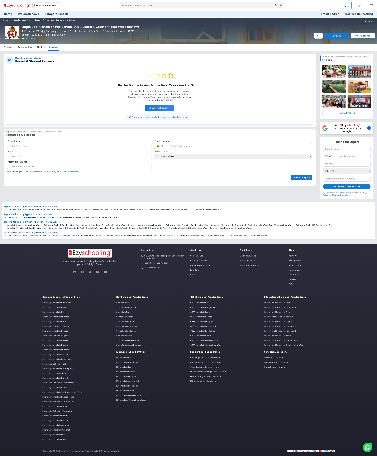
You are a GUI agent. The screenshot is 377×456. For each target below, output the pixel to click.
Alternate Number (17, 161)
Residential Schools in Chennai (56, 326)
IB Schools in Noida (125, 390)
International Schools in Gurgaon (279, 321)
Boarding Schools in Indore (54, 387)
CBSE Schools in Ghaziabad (203, 326)
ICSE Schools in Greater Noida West (57, 209)
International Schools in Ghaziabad (280, 326)
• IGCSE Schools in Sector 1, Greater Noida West (246, 236)
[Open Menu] (371, 5)
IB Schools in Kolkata (125, 371)
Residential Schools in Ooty (54, 364)
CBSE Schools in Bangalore (202, 307)
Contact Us (294, 274)
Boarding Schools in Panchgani (56, 359)
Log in (359, 5)
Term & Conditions (69, 172)
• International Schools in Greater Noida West (25, 217)
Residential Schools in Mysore (55, 335)
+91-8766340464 (152, 267)
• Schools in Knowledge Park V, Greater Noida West (102, 225)
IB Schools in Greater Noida (128, 395)
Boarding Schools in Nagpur (55, 415)
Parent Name (15, 141)
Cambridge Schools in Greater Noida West (167, 209)
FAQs (291, 284)
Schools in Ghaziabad (126, 326)
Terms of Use (294, 270)
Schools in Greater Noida (127, 340)
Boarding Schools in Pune (54, 321)
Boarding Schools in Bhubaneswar (58, 397)
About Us (293, 256)
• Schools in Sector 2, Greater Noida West (61, 225)
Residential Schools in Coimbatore (58, 382)
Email (10, 151)
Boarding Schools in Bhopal (55, 420)
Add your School (247, 260)
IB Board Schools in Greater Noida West (128, 209)
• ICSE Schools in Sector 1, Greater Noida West (68, 236)
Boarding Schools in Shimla (55, 354)
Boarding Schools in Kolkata (55, 331)
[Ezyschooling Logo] (16, 5)
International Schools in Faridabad (280, 331)
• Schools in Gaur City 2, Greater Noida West (187, 228)
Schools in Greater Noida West (130, 345)
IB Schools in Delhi (124, 357)
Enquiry (337, 35)
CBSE (26, 35)
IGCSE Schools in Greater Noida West (205, 209)
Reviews (53, 47)
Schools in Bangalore (126, 307)
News (192, 274)
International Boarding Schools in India (208, 371)
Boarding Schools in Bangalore (56, 302)
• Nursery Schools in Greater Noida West (100, 217)
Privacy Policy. (50, 172)
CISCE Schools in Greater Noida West (91, 209)
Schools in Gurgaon (125, 321)
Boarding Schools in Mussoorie (56, 350)
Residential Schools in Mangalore (57, 401)
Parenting (194, 270)
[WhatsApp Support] (367, 447)
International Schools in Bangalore (280, 307)
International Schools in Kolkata (278, 317)
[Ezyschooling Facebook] (82, 272)
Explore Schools (28, 14)
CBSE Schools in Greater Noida (204, 340)
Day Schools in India (273, 357)
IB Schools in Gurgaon (126, 376)
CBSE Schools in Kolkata (201, 317)
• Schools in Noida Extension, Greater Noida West (186, 225)
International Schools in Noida (277, 335)
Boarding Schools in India (276, 362)
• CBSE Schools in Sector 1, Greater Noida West (25, 236)
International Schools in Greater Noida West (283, 345)
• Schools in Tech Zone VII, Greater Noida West (25, 228)
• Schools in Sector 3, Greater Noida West (23, 225)
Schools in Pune (123, 312)
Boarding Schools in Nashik (54, 439)
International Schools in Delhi (277, 302)
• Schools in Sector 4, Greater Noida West (65, 228)
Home (8, 14)
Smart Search (330, 14)
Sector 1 (38, 20)
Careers (292, 279)
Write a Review (161, 107)
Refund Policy (295, 265)
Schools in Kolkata (124, 317)
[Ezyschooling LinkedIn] (74, 272)
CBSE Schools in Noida (200, 335)
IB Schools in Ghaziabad (127, 381)
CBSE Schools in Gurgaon (202, 321)
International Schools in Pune (277, 312)
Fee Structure (25, 47)
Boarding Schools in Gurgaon (56, 425)
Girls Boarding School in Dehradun (205, 376)
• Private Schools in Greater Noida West (64, 217)
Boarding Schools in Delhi (54, 312)
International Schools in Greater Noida (281, 340)
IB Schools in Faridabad (127, 386)
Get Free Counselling (359, 14)
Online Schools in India (274, 367)
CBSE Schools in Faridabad (202, 331)
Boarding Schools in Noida (54, 406)
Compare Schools (198, 260)
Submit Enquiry (302, 177)
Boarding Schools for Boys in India (205, 362)
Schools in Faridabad (126, 331)
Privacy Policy (295, 260)
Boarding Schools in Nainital (55, 345)
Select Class (161, 151)
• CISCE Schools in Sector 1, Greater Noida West (110, 236)
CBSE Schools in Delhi (200, 302)
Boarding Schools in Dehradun (56, 307)
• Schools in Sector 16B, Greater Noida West (314, 225)
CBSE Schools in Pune (200, 312)
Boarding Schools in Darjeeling (56, 340)
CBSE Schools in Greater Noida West (22, 209)
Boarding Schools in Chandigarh (57, 368)
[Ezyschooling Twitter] (97, 272)
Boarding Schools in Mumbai (55, 317)
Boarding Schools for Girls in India (205, 357)
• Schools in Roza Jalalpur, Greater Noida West (106, 228)
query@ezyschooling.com (156, 263)
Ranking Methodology (200, 265)
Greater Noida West (22, 20)
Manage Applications (249, 265)
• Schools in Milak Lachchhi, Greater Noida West (230, 225)
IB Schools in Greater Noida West (131, 400)
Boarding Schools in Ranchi (55, 378)
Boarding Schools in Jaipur (54, 373)
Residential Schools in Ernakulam (57, 411)
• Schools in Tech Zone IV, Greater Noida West (273, 225)
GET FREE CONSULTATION (347, 186)
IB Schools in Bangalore (127, 362)
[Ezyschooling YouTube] (105, 272)
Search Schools (197, 256)
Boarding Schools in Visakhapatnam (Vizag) (62, 392)
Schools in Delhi (123, 302)
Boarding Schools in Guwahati (56, 430)
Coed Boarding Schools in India (204, 367)
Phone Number (162, 141)
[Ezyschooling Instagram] (90, 272)
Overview (8, 47)
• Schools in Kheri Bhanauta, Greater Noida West (230, 228)
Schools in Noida (124, 335)
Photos (41, 47)
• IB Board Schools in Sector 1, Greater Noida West (154, 236)
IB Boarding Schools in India (203, 381)
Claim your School (248, 256)
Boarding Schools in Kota (53, 434)
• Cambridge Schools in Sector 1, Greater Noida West (200, 236)
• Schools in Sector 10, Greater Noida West (145, 225)
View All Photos (347, 112)
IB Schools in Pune (124, 367)
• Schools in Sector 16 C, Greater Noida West (147, 228)
